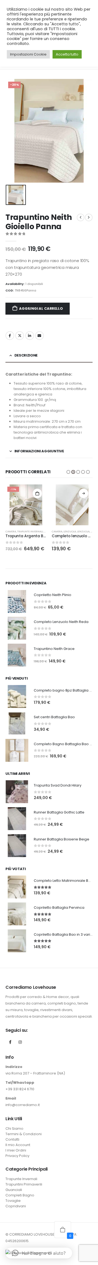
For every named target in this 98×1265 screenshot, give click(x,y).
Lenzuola (69, 531)
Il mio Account (17, 1144)
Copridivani (15, 1206)
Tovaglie (13, 1200)
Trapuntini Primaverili (23, 1184)
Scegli (83, 493)
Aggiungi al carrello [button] (37, 493)
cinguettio (19, 335)
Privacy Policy (17, 1155)
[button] (68, 472)
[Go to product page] (72, 504)
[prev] (80, 217)
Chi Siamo (14, 1128)
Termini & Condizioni (23, 1134)
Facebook (9, 335)
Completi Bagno (19, 1195)
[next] (89, 217)
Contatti (12, 1139)
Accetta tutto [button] (67, 54)
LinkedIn (29, 335)
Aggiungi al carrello (41, 308)
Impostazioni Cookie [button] (28, 54)
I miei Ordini (15, 1150)
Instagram (20, 1042)
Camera (10, 531)
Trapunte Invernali (30, 531)
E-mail (39, 335)
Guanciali (13, 1189)
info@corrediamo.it (22, 1104)
